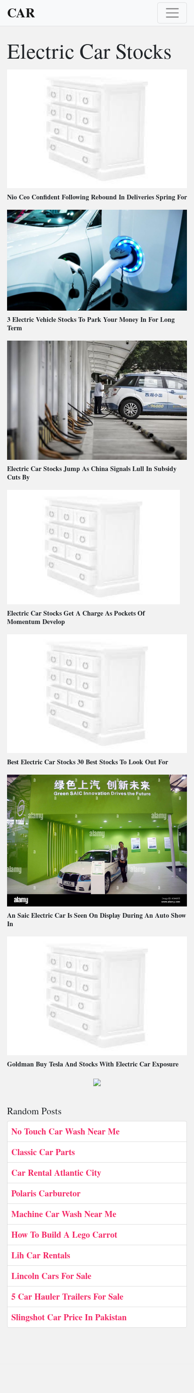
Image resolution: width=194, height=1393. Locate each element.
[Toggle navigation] (172, 12)
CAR (21, 12)
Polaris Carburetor (46, 1193)
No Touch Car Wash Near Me (65, 1131)
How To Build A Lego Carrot (64, 1234)
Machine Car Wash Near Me (63, 1214)
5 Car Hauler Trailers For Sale (67, 1296)
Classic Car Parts (43, 1152)
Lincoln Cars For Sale (51, 1276)
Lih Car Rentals (40, 1255)
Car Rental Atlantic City (56, 1172)
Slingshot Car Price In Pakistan (69, 1317)
